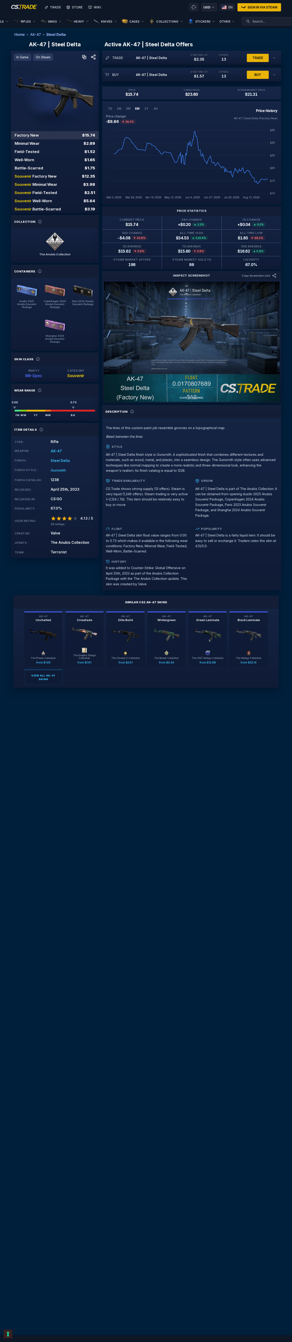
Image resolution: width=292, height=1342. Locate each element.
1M (119, 108)
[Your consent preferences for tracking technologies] (8, 1334)
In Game (22, 57)
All (156, 108)
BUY (257, 75)
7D (110, 108)
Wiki (97, 7)
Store (77, 7)
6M (137, 108)
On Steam (43, 57)
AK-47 (35, 34)
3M (128, 108)
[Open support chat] (194, 7)
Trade (55, 7)
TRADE (258, 58)
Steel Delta (56, 34)
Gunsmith (58, 470)
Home (19, 34)
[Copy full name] (84, 57)
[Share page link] (93, 57)
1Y (146, 108)
